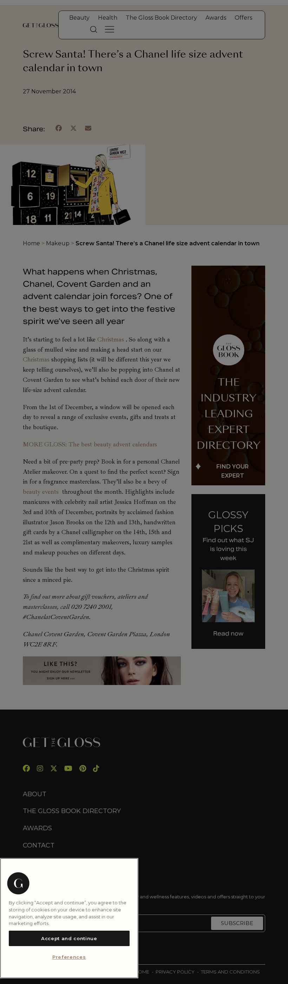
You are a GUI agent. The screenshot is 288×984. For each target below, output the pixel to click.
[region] (69, 918)
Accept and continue (69, 938)
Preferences (69, 957)
